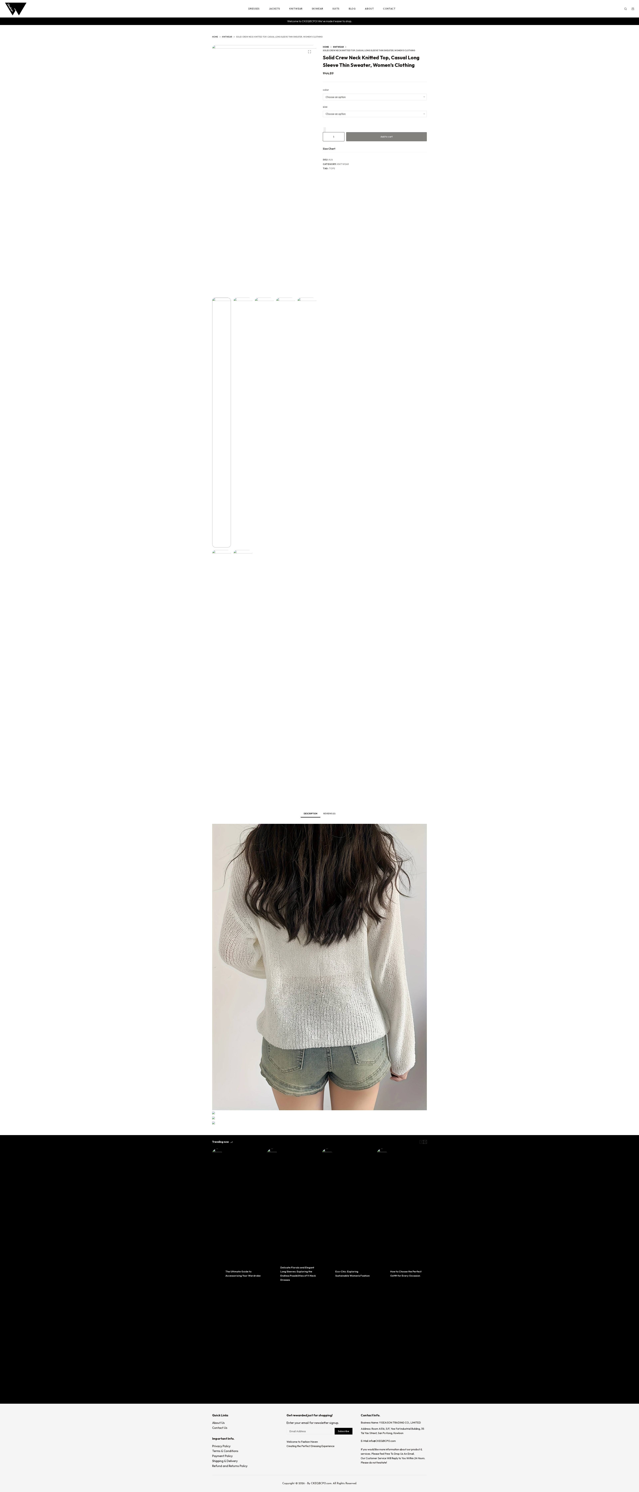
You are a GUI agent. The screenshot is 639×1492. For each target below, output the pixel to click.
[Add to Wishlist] (324, 129)
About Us (218, 1423)
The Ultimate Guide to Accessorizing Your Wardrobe (243, 1273)
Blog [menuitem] (352, 8)
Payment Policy (222, 1456)
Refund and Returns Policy (229, 1466)
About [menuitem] (369, 8)
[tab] (310, 813)
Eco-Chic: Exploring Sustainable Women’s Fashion (352, 1273)
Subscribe (343, 1431)
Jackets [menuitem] (274, 8)
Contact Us (219, 1428)
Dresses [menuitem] (254, 8)
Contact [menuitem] (389, 8)
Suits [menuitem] (336, 8)
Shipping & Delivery (225, 1461)
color (326, 89)
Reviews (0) (329, 813)
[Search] (625, 9)
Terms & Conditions (225, 1451)
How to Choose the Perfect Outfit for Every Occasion (406, 1273)
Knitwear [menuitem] (296, 8)
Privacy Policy (221, 1446)
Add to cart (387, 136)
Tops (332, 168)
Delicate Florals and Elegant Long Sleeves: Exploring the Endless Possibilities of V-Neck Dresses (298, 1273)
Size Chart (329, 148)
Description (310, 813)
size (325, 106)
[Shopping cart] (633, 9)
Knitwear (343, 164)
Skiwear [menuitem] (317, 8)
